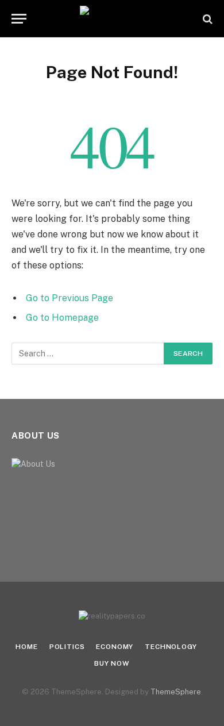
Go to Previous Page (69, 298)
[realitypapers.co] (112, 18)
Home (26, 647)
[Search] (206, 19)
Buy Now (112, 663)
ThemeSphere (175, 691)
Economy (114, 647)
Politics (67, 647)
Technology (170, 647)
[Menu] (18, 19)
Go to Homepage (62, 317)
